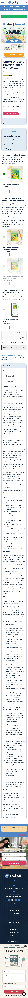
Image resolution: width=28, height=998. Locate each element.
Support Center (14, 910)
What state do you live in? (10, 983)
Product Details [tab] (8, 381)
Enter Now (14, 991)
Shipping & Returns (14, 913)
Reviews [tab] (6, 371)
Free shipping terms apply (18, 9)
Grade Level (11, 355)
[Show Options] (24, 986)
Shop (3, 355)
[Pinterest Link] (19, 900)
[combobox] (14, 986)
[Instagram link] (12, 900)
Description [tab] (7, 366)
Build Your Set (11, 114)
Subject (19, 355)
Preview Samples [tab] (9, 376)
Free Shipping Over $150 (10, 120)
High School (14, 936)
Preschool (14, 926)
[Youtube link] (15, 900)
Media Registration (14, 917)
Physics (5, 493)
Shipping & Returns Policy (10, 123)
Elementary (14, 929)
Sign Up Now (14, 863)
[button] (2, 47)
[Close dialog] (25, 946)
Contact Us (14, 907)
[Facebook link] (9, 900)
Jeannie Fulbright (9, 817)
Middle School (14, 932)
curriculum (12, 493)
